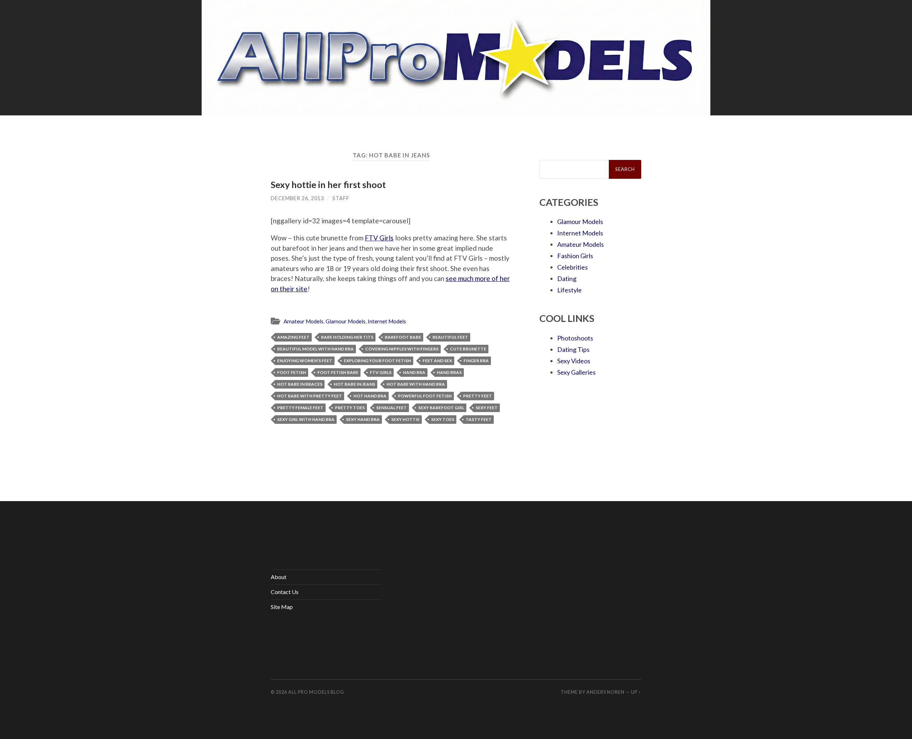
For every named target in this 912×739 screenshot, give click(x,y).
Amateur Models (303, 321)
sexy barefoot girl (441, 407)
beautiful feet (450, 337)
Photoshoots (575, 338)
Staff (340, 198)
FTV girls (381, 372)
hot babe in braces (299, 384)
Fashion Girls (575, 256)
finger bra (476, 360)
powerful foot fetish (425, 396)
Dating (566, 278)
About (278, 576)
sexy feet (487, 407)
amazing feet (293, 337)
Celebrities (572, 267)
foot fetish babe (337, 372)
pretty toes (350, 407)
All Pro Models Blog (316, 692)
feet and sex (437, 360)
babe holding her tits (347, 337)
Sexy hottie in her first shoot (328, 184)
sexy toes (442, 419)
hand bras (449, 372)
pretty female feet (300, 407)
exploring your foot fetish (377, 360)
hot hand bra (370, 396)
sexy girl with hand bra (306, 419)
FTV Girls (379, 238)
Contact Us (285, 591)
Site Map (282, 606)
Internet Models (387, 321)
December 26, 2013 (297, 198)
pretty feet (477, 396)
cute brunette (468, 349)
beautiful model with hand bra (315, 349)
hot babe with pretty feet (309, 396)
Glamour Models (346, 321)
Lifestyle (569, 290)
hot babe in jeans (354, 384)
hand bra (414, 372)
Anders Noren (605, 692)
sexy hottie (405, 419)
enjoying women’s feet (304, 360)
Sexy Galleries (576, 372)
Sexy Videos (573, 361)
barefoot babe (403, 337)
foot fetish (291, 372)
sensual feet (391, 407)
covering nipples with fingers (402, 349)
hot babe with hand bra (416, 384)
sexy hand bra (363, 419)
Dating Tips (573, 349)
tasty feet (479, 419)
